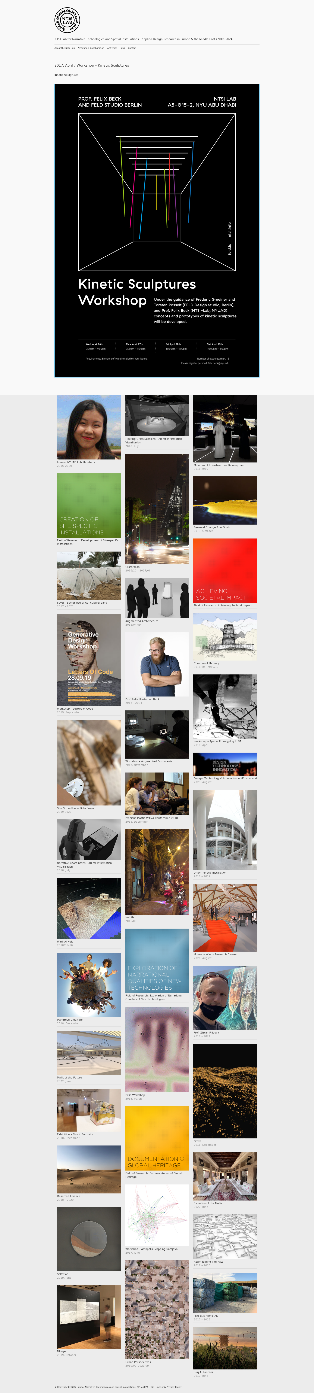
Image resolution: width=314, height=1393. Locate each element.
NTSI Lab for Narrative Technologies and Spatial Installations (103, 1387)
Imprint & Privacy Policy (169, 1387)
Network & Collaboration (91, 48)
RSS (152, 1387)
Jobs (122, 48)
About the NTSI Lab (64, 48)
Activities (112, 48)
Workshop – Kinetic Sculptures (103, 65)
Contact (132, 48)
